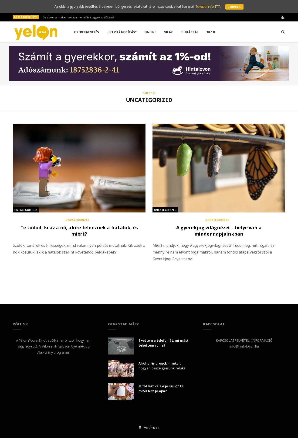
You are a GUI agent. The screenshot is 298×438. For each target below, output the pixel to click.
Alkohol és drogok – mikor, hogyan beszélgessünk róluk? (162, 365)
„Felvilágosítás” (122, 32)
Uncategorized (25, 210)
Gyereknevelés (86, 32)
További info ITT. (208, 6)
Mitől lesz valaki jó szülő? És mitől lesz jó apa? (161, 388)
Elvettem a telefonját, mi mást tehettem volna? (164, 343)
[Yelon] (36, 32)
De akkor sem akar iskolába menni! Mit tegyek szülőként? (78, 17)
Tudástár (190, 32)
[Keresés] (283, 31)
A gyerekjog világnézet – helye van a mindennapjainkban (219, 230)
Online (150, 32)
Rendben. (234, 6)
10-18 (211, 32)
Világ (168, 32)
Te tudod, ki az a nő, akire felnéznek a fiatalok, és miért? (79, 230)
